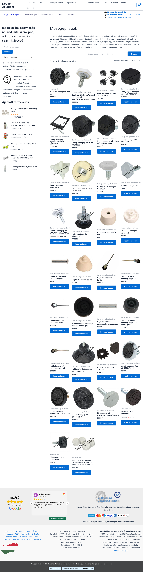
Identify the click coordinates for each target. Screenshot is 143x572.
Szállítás (42, 3)
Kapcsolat (30, 8)
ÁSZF (81, 3)
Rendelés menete (93, 3)
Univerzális (71, 15)
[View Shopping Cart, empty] (139, 5)
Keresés (7, 52)
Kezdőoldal (31, 3)
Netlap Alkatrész (8, 5)
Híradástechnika (47, 15)
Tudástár (114, 3)
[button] (67, 503)
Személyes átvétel (56, 3)
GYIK (106, 3)
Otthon (60, 15)
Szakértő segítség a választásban (119, 17)
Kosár (23, 539)
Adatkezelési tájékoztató (31, 534)
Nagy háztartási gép (11, 15)
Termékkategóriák (34, 539)
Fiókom (137, 15)
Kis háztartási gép (30, 15)
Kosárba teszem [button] (59, 102)
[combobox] (19, 57)
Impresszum (71, 3)
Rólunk (124, 3)
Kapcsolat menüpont (121, 550)
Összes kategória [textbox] (18, 57)
